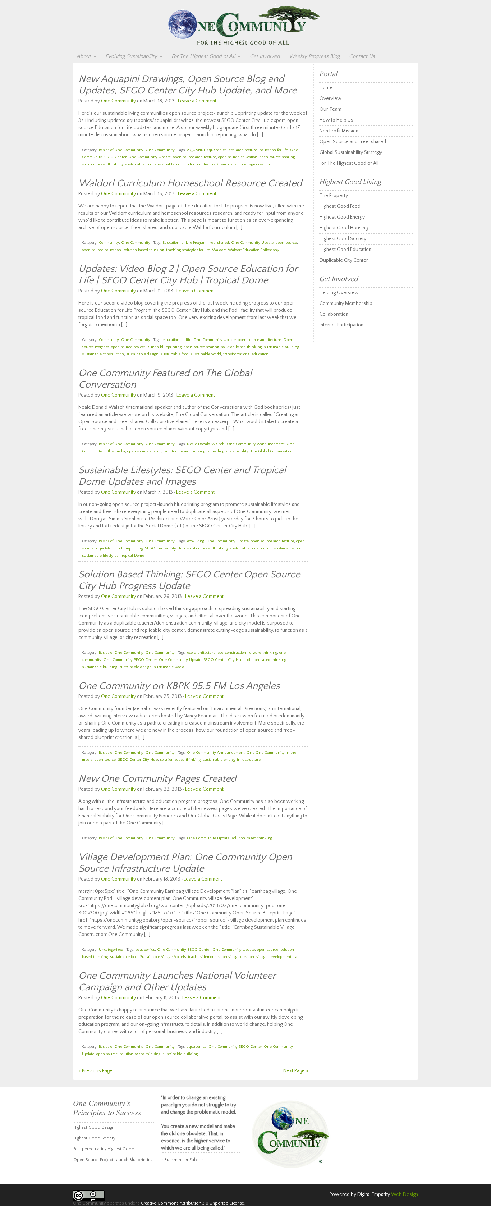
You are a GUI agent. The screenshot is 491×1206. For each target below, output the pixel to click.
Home (326, 88)
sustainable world (206, 354)
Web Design (404, 1194)
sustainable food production (178, 164)
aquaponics (216, 150)
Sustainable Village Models (163, 957)
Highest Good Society (343, 239)
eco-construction (231, 652)
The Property (334, 195)
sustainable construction (103, 354)
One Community (245, 26)
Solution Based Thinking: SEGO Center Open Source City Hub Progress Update (189, 580)
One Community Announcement (255, 444)
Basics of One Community (121, 150)
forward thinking (262, 652)
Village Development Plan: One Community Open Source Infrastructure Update (185, 862)
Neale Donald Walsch (206, 444)
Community (109, 243)
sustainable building (281, 347)
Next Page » (295, 1071)
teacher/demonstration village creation (237, 164)
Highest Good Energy (342, 217)
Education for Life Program (184, 243)
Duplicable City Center (344, 260)
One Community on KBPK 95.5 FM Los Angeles (179, 685)
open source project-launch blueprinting (146, 347)
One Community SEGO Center (130, 660)
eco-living (195, 541)
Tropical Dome (132, 555)
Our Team (330, 109)
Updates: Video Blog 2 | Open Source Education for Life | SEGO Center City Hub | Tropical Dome (187, 274)
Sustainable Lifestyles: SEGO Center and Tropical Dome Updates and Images (182, 476)
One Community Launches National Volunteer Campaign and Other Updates (176, 981)
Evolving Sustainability (129, 56)
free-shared (218, 243)
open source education (237, 157)
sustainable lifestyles (100, 555)
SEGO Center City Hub (165, 548)
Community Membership (346, 303)
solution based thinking (102, 164)
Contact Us (362, 56)
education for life (273, 150)
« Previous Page (95, 1071)
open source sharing (277, 157)
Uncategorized (111, 949)
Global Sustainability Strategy (351, 152)
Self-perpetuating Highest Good (103, 1149)
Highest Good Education (345, 249)
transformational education (246, 354)
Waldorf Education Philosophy (253, 250)
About (82, 56)
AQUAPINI (196, 150)
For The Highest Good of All (201, 56)
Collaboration (334, 314)
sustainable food (138, 164)
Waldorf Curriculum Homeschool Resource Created (190, 183)
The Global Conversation (272, 451)
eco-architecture (243, 150)
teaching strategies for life (188, 250)
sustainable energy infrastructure (232, 760)
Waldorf (219, 250)
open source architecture (194, 157)
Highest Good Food (340, 206)
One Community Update (149, 157)
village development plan (278, 957)
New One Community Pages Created (157, 778)
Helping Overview (339, 293)
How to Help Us (336, 120)
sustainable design (142, 354)
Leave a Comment (197, 101)
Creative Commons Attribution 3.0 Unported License (192, 1203)
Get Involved (265, 56)
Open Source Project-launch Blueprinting (112, 1159)
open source (286, 243)
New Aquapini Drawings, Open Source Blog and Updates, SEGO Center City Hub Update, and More (187, 84)
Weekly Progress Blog (314, 56)
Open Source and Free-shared (353, 142)
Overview (330, 98)
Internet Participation (341, 325)
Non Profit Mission (339, 131)
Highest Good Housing (344, 228)
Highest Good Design (93, 1127)
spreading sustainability (227, 451)
